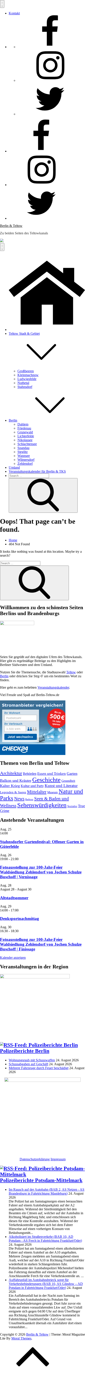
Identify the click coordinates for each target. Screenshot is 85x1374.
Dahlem (22, 424)
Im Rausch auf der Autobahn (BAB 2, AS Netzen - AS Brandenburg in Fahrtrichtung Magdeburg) (46, 1191)
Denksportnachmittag (19, 918)
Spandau (23, 448)
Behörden (29, 773)
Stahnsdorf (24, 387)
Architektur (11, 773)
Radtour (29, 799)
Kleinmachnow (28, 375)
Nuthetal (23, 383)
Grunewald (25, 432)
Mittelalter (36, 791)
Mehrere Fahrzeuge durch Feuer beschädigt (38, 1068)
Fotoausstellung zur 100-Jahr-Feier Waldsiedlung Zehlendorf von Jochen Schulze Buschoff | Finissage (41, 944)
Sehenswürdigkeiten (41, 805)
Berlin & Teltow (11, 226)
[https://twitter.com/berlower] (50, 114)
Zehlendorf (25, 463)
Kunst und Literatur (61, 785)
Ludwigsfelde (26, 379)
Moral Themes (21, 1338)
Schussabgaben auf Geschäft (28, 1064)
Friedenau (24, 428)
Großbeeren (25, 371)
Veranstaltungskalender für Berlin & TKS (37, 471)
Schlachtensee (27, 444)
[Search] (43, 495)
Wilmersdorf (25, 459)
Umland (14, 467)
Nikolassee (24, 440)
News (19, 798)
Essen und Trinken (51, 774)
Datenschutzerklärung (35, 1159)
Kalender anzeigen (13, 957)
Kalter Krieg (10, 786)
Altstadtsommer (14, 897)
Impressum (58, 1159)
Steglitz (22, 452)
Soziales (72, 806)
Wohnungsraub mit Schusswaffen (32, 1060)
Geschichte (46, 779)
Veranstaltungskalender (53, 687)
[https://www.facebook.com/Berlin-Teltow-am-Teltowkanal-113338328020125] (50, 47)
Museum (52, 792)
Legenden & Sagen (13, 792)
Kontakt (14, 13)
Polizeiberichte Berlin (24, 1051)
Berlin (13, 420)
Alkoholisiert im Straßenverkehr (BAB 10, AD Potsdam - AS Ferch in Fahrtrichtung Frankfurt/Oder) (45, 1238)
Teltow (71, 672)
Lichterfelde (25, 436)
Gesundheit (68, 780)
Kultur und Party (32, 786)
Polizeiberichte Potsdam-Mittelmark (41, 1180)
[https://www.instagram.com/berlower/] (50, 80)
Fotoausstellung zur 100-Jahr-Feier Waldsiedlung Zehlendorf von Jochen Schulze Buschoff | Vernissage (41, 872)
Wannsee (23, 456)
